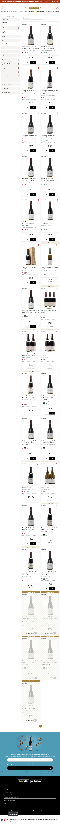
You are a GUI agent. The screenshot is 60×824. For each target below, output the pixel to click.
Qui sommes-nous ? (9, 792)
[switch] (35, 633)
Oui (9, 764)
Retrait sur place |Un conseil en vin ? (15, 3)
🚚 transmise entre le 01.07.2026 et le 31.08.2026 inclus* (30, 1)
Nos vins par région (13, 11)
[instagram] (26, 810)
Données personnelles (41, 817)
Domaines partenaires (10, 800)
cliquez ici (10, 3)
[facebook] (11, 810)
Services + (31, 11)
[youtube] (33, 810)
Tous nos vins (3, 11)
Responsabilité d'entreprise (11, 795)
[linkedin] (41, 810)
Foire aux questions (9, 806)
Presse (5, 803)
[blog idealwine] (48, 810)
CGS (35, 817)
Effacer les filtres (10, 16)
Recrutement (7, 789)
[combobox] (56, 4)
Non (13, 764)
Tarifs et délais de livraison (11, 797)
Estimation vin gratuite (10, 786)
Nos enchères (23, 11)
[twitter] (18, 810)
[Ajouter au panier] (33, 62)
